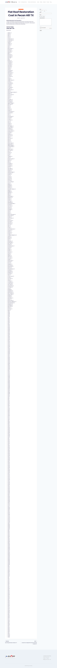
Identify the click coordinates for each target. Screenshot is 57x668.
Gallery (41, 2)
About (38, 2)
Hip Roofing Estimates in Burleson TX (11, 642)
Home (19, 2)
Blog (50, 2)
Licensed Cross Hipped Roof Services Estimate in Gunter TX (29, 642)
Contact (48, 2)
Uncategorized (21, 9)
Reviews (44, 2)
